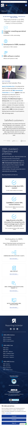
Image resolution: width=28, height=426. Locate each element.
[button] (26, 5)
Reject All (14, 423)
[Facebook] (11, 329)
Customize (14, 419)
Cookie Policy (8, 412)
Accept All (14, 416)
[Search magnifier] (26, 2)
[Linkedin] (17, 329)
